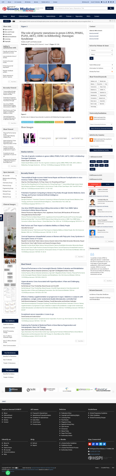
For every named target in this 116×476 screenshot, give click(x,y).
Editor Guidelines (95, 414)
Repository (60, 16)
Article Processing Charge (8, 330)
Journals (49, 8)
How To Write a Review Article (9, 340)
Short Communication (9, 344)
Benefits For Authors (9, 327)
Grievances (64, 428)
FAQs (5, 453)
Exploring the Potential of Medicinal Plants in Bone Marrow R (9, 160)
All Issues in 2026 (96, 156)
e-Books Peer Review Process (69, 446)
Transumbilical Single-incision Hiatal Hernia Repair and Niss (9, 92)
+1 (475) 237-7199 (95, 450)
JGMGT (4, 400)
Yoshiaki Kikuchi (103, 199)
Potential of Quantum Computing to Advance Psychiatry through (9, 98)
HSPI (3, 2)
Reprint (35, 444)
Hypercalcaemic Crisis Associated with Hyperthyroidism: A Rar (9, 141)
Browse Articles (27, 16)
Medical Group (9, 196)
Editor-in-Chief (94, 183)
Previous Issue (37, 423)
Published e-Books (66, 444)
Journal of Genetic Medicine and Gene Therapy (100, 215)
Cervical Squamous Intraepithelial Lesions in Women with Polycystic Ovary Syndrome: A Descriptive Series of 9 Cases (52, 237)
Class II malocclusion (104, 86)
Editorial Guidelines (10, 35)
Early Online (36, 419)
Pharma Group (9, 184)
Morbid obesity (103, 80)
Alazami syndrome (103, 97)
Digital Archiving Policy (67, 423)
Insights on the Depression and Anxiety (98, 195)
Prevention (99, 83)
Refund (35, 442)
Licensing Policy (65, 416)
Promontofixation (95, 91)
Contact (55, 2)
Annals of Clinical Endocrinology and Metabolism (100, 297)
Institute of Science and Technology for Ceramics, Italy (105, 221)
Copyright (7, 40)
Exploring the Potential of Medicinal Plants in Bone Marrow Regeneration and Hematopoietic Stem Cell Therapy (48, 325)
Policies (52, 16)
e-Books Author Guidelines (68, 442)
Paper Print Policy (66, 432)
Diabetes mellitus (95, 88)
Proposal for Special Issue (40, 412)
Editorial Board (17, 16)
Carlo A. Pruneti (103, 188)
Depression (103, 94)
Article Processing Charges (98, 416)
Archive (6, 419)
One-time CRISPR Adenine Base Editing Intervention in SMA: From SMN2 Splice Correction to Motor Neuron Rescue (49, 208)
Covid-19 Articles (95, 2)
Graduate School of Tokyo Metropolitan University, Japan (105, 201)
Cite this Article (59, 121)
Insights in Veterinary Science (96, 236)
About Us (6, 442)
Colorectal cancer (95, 86)
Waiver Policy (65, 430)
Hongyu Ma (101, 229)
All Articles (27, 2)
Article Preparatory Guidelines (98, 412)
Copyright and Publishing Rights (70, 414)
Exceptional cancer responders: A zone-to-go (10, 154)
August (92, 168)
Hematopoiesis (94, 94)
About (9, 2)
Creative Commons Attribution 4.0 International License (24, 468)
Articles (6, 444)
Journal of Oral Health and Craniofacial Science (101, 225)
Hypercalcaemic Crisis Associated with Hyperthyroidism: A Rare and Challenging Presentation (50, 282)
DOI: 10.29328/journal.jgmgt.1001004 (44, 121)
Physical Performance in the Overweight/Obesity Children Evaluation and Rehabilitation (52, 267)
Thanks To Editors (8, 376)
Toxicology (93, 105)
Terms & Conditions (9, 451)
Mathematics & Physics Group (9, 178)
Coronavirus (94, 97)
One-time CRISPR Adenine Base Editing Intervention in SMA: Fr (9, 104)
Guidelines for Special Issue (40, 416)
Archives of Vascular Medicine (99, 293)
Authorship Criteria (66, 434)
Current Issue (36, 421)
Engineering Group (9, 187)
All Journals (10, 174)
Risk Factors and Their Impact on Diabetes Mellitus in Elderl (9, 111)
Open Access (65, 425)
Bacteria (102, 103)
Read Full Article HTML (27, 121)
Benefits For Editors (8, 373)
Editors (108, 183)
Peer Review (65, 419)
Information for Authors (96, 67)
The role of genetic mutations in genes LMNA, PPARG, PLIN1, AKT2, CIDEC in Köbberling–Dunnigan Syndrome (53, 156)
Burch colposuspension (95, 103)
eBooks (36, 2)
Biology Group (9, 190)
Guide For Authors (8, 323)
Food (106, 83)
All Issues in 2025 (96, 174)
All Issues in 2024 (96, 178)
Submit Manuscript (95, 64)
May (97, 164)
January (93, 160)
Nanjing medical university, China (105, 210)
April (92, 164)
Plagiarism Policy (66, 421)
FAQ (113, 466)
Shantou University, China (103, 231)
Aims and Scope (9, 31)
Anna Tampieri (102, 219)
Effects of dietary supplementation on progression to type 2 (9, 147)
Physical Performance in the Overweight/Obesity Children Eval (9, 134)
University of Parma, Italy (103, 190)
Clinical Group (10, 193)
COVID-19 (102, 88)
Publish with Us (46, 2)
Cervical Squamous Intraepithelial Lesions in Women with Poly (9, 117)
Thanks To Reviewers (9, 362)
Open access (8, 28)
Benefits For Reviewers (9, 355)
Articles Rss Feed (94, 70)
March (105, 160)
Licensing (7, 38)
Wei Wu (100, 209)
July (106, 164)
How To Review (7, 359)
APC (47, 16)
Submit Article (40, 16)
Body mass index (95, 100)
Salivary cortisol (95, 80)
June (101, 164)
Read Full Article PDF (70, 121)
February (99, 160)
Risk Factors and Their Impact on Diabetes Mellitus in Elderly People (45, 225)
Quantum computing (104, 91)
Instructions (8, 33)
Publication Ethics (66, 412)
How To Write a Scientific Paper (7, 335)
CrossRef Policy (105, 466)
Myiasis (92, 83)
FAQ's (66, 16)
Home (4, 16)
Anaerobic (102, 100)
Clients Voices (8, 446)
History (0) (86, 2)
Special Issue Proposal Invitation (42, 414)
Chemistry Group (9, 182)
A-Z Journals (18, 2)
